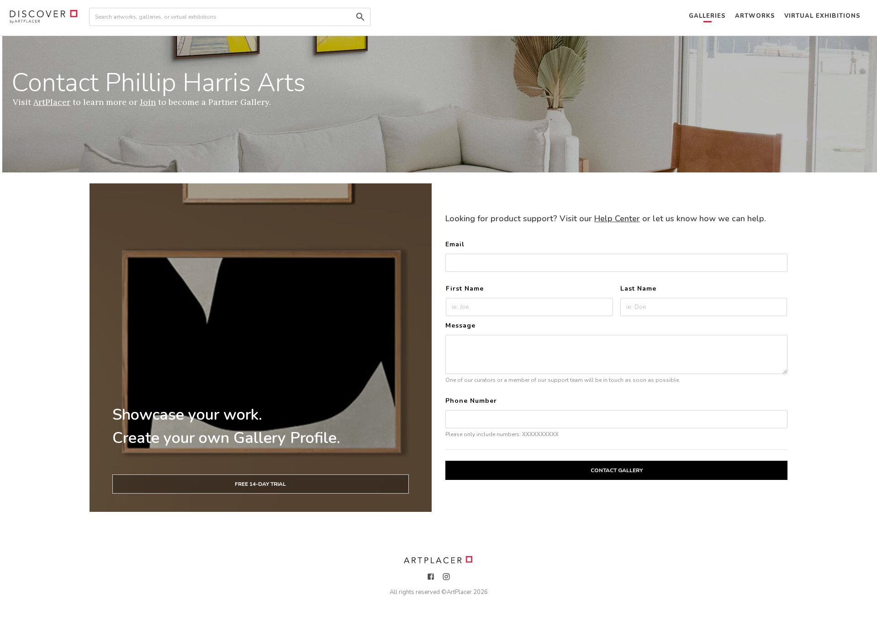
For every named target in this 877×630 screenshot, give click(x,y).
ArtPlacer (459, 592)
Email (455, 244)
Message (460, 325)
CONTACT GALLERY (617, 470)
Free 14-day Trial (260, 484)
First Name (465, 288)
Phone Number (471, 400)
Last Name (638, 288)
